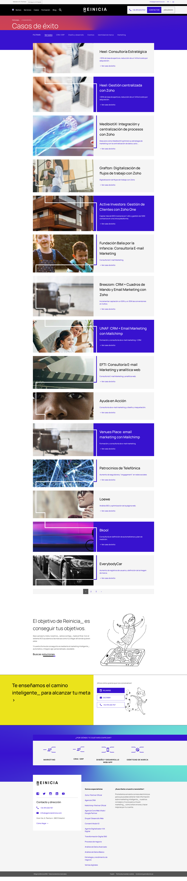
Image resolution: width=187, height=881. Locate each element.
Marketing (121, 35)
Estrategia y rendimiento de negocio (96, 858)
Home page (15, 20)
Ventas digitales (91, 865)
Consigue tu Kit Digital (34, 2)
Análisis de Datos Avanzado (96, 847)
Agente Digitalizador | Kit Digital (95, 830)
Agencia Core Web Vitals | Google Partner (95, 811)
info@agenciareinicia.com (157, 1)
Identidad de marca (106, 35)
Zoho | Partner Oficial (93, 795)
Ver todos (48, 35)
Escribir (105, 697)
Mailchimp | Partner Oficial (95, 805)
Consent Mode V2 (92, 823)
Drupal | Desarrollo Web (94, 818)
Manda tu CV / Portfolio (19, 1)
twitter (44, 793)
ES (173, 1)
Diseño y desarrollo (76, 35)
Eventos (91, 35)
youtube (63, 793)
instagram (50, 793)
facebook (37, 793)
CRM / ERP (60, 35)
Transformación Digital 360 (96, 836)
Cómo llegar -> (42, 823)
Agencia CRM (90, 800)
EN (168, 1)
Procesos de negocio (93, 841)
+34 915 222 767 (108, 705)
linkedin (57, 793)
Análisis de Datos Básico (94, 852)
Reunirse (105, 690)
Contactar (154, 10)
